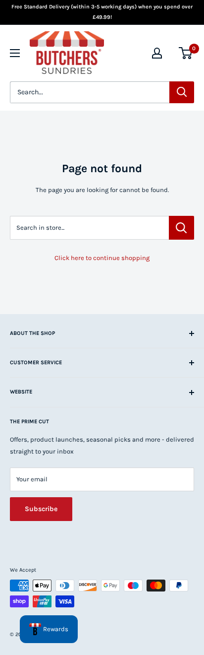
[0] (186, 53)
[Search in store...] (181, 228)
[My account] (157, 53)
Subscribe (41, 509)
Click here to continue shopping (102, 258)
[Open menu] (15, 53)
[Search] (181, 92)
